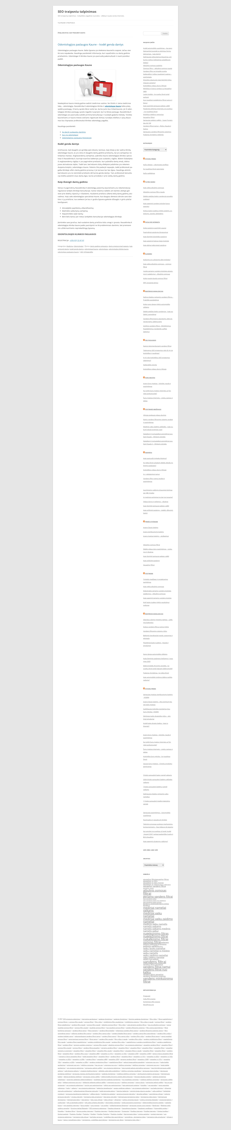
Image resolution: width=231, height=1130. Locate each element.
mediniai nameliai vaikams (154, 909)
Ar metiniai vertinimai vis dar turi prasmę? (158, 497)
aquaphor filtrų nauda (104, 1051)
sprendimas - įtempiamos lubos (135, 1117)
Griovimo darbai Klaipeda (79, 1108)
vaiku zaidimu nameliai (153, 957)
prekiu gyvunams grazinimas (131, 1103)
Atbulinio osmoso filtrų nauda (154, 192)
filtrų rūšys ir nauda (146, 1022)
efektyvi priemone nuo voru (72, 1082)
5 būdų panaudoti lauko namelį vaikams (157, 775)
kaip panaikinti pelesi (149, 899)
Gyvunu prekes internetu (85, 1111)
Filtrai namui (150, 182)
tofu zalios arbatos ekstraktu (94, 1103)
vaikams (74, 1088)
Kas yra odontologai (70, 135)
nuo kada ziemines (157, 1088)
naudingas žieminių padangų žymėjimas (107, 1080)
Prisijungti (146, 996)
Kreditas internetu (137, 1111)
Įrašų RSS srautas (149, 999)
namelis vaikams (152, 926)
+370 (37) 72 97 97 (77, 240)
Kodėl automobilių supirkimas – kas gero (157, 48)
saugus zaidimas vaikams (122, 1088)
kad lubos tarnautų (96, 1117)
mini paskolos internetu (71, 1105)
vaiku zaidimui (157, 1091)
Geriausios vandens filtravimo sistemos (157, 132)
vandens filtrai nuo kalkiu (155, 971)
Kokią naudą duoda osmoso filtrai (155, 278)
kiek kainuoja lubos (73, 1100)
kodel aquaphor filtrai (90, 1056)
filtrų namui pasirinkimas (154, 1028)
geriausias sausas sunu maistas (140, 1105)
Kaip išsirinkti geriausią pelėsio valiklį (156, 506)
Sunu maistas (150, 378)
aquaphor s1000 (145, 1054)
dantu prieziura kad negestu (119, 246)
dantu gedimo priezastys (99, 246)
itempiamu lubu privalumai (93, 1097)
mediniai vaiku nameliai (152, 914)
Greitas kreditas (162, 1111)
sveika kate (61, 1103)
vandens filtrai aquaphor (153, 964)
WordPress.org (148, 1005)
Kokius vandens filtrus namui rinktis (156, 627)
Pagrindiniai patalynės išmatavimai (155, 232)
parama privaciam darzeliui (126, 1094)
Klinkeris (148, 254)
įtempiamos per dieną (116, 1120)
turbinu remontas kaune (130, 1100)
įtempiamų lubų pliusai (80, 1117)
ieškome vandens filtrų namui (81, 1033)
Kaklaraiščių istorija (150, 365)
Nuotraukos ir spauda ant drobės (155, 820)
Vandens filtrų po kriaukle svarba (155, 71)
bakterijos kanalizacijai (104, 1088)
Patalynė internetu (152, 222)
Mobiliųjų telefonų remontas (153, 114)
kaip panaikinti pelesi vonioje (152, 902)
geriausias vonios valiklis (91, 1077)
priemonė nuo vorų (73, 1065)
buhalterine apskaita (108, 1094)
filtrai (147, 893)
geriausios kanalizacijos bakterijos (77, 1094)
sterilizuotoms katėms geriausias (148, 1074)
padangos (165, 942)
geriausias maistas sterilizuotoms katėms (86, 1074)
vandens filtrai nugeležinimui (76, 1042)
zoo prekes (104, 1105)
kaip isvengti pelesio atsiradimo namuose (136, 1068)
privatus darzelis (76, 1097)
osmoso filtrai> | (63, 1022)
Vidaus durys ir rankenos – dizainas (155, 502)
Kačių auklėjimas (149, 173)
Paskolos (86, 1114)
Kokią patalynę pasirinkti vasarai (154, 228)
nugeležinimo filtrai (155, 936)
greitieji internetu (156, 1114)
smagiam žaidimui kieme (88, 1071)
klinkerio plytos (163, 904)
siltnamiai (117, 1100)
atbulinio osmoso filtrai (109, 1025)
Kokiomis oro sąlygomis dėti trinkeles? (156, 260)
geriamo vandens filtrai (158, 896)
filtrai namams (93, 1031)
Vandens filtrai (70, 1111)
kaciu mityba (85, 1105)
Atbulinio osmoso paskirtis (152, 65)
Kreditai (93, 1114)
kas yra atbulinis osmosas (156, 1025)
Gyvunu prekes (150, 159)
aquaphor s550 (114, 1059)
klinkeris (146, 905)
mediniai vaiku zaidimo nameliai (158, 920)
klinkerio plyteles (150, 904)
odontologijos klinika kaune (118, 249)
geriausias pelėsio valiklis (93, 1068)
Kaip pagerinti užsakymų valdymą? (155, 841)
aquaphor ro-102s (121, 1054)
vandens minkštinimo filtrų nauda (99, 1042)
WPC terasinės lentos (150, 283)
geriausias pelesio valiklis (154, 1082)
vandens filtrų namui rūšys (101, 1033)
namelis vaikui (151, 930)
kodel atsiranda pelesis (107, 1091)
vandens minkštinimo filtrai (153, 1039)
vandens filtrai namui (156, 967)
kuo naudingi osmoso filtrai (115, 1028)
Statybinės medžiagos (153, 409)
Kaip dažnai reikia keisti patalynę (154, 245)
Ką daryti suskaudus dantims (74, 132)
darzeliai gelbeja (142, 1094)
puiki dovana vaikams (71, 1071)
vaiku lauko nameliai (154, 948)
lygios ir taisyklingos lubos (72, 1120)
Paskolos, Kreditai (76, 1114)
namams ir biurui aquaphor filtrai (70, 1056)
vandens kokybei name (65, 1036)
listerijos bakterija (122, 1091)
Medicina (70, 246)
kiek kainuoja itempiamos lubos (128, 1097)
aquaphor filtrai (149, 879)
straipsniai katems (165, 1100)
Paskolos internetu (101, 1111)
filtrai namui (94, 1039)
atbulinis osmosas (154, 890)
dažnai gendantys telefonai (73, 1077)
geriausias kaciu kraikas (151, 1071)
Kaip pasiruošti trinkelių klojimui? (155, 458)
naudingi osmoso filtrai (97, 1028)
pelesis (161, 946)
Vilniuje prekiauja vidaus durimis (154, 415)
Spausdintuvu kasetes (129, 1108)
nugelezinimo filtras (156, 933)
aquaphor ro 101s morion (153, 883)
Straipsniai (125, 1111)
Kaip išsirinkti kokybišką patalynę (155, 237)
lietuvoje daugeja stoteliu (142, 1077)
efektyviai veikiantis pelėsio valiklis (94, 1082)
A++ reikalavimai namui (151, 474)
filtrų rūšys (153, 1019)
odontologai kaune (91, 249)
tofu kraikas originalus (112, 1103)
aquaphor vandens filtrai (154, 886)
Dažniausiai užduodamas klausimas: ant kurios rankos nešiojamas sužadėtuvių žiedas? (157, 60)
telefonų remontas (87, 1065)
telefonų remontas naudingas (131, 1071)
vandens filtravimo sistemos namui (151, 1031)
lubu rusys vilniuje (97, 1100)
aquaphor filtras (162, 879)
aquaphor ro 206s (82, 1062)
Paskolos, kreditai (116, 1114)
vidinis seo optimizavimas (112, 1085)
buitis (68, 1088)
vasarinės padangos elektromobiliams (79, 1080)
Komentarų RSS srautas (151, 1002)
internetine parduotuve (89, 1019)
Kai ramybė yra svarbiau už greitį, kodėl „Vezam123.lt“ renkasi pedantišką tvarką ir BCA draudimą (158, 834)
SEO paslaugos (150, 340)
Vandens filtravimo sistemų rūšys (155, 631)
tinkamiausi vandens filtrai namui (127, 1031)
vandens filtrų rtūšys (164, 1033)
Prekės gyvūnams (151, 522)
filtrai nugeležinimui (165, 1019)
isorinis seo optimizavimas (93, 1085)
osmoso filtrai (152, 942)
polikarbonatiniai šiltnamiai (119, 1105)
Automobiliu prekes (160, 1108)
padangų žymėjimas (105, 1019)
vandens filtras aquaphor (153, 974)
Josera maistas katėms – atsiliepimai (156, 536)
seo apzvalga (152, 1085)
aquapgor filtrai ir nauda (133, 1051)
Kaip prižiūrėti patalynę (151, 561)
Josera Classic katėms (150, 527)
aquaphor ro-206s (79, 1059)
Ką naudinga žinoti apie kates (153, 169)
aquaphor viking (148, 888)
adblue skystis (95, 1094)
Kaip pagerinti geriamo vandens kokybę (157, 598)
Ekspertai (148, 452)
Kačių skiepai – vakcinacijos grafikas (155, 165)
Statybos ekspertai (114, 1108)
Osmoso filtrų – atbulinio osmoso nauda (157, 68)
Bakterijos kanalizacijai (154, 291)
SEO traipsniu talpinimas (77, 11)
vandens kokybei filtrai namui (122, 1033)
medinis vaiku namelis (155, 924)
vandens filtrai (154, 961)
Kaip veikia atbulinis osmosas (153, 188)
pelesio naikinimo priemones (155, 944)
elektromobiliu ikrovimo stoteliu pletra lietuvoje (117, 1077)
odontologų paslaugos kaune (68, 252)
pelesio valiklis (151, 946)
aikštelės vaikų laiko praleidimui (109, 1071)
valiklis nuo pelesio (150, 959)
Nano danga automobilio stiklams (155, 654)
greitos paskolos (143, 1114)
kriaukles (144, 1085)
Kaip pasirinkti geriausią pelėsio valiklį (156, 106)
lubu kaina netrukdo (110, 1097)
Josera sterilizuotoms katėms (153, 532)
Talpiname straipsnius (66, 23)
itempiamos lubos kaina (149, 1097)
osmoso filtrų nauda (76, 1022)
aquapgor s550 (133, 1054)
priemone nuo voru (152, 1062)
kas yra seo (99, 1065)
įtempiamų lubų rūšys (132, 1120)
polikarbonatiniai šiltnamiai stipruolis (86, 1091)
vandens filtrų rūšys (137, 1036)
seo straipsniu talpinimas (133, 1045)
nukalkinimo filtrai (155, 939)
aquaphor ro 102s (150, 884)
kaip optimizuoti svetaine (130, 1085)
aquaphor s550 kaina (164, 884)
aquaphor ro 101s (150, 881)
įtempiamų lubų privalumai (156, 1117)
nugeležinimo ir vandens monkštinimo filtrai (141, 1042)
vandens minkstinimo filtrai (158, 979)
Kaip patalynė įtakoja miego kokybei (156, 241)
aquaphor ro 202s (68, 1062)
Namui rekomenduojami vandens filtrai (157, 346)
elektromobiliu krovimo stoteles (153, 1103)
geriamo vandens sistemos (83, 1045)
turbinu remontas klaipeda (149, 1100)
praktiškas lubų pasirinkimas (113, 1117)
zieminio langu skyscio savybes (140, 1091)
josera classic (140, 1082)
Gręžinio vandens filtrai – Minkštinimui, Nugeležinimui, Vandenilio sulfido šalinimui (157, 329)
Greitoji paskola (63, 1114)
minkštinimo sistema (132, 1022)
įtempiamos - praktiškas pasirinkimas (94, 1120)
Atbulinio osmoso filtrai (151, 545)
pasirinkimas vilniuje (156, 1094)
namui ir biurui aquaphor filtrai (162, 1054)
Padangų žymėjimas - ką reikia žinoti (156, 673)
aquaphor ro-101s (107, 1054)
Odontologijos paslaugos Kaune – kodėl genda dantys (90, 44)
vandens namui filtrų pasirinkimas (144, 1033)
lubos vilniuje (108, 1100)
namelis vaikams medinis (156, 928)
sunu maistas (95, 1105)
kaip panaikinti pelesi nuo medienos (154, 900)
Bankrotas (155, 1105)
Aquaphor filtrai (148, 117)
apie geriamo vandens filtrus (136, 1025)
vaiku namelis (150, 953)
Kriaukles (61, 1111)
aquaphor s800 (94, 1054)
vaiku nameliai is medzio (156, 950)
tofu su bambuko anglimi (75, 1103)
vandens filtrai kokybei (106, 1031)
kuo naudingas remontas (130, 1080)
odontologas (103, 249)
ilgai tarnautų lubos (130, 1114)
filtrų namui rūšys (123, 1036)
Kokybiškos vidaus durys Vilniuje (154, 86)
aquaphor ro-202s (153, 1056)
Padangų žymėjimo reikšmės (153, 135)
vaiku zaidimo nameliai (155, 955)
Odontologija (78, 246)
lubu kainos (85, 1100)
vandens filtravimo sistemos (154, 976)
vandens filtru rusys (81, 1054)
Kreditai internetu (114, 1111)
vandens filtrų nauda (78, 1025)
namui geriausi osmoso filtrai (78, 1039)
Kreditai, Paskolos (103, 1114)
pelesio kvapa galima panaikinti (134, 1062)
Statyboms (149, 573)
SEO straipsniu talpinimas (71, 1019)
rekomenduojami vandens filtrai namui (87, 1036)
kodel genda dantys (77, 249)
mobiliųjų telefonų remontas (126, 1074)
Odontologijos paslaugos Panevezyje (76, 138)
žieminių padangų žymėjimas (138, 1019)
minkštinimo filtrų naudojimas (113, 1022)
